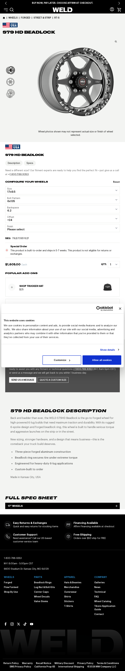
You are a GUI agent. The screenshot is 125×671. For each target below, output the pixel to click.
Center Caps (41, 591)
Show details (107, 349)
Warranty (27, 663)
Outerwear (70, 591)
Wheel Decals (42, 596)
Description (14, 163)
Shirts (67, 596)
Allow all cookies (102, 360)
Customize (60, 360)
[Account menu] (112, 9)
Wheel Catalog (102, 601)
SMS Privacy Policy (20, 666)
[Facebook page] (5, 624)
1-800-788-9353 (13, 558)
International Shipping (71, 666)
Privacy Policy (85, 663)
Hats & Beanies (72, 582)
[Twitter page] (18, 624)
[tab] (10, 70)
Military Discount (64, 663)
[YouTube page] (31, 624)
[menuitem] (12, 10)
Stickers (69, 601)
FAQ (96, 596)
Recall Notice (43, 663)
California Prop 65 (44, 666)
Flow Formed (11, 587)
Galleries (99, 582)
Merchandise (71, 587)
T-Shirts (68, 606)
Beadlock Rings (43, 582)
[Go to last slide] (6, 3)
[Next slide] (119, 3)
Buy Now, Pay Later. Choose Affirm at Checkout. (62, 2)
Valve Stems (41, 601)
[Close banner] (120, 308)
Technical (100, 591)
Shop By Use (11, 591)
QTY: (104, 264)
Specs (30, 163)
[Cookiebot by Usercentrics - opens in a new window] (98, 308)
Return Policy (11, 663)
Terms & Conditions (108, 663)
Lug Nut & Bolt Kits (44, 587)
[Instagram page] (12, 624)
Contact (99, 614)
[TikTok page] (25, 624)
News (97, 587)
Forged (8, 582)
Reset (116, 181)
